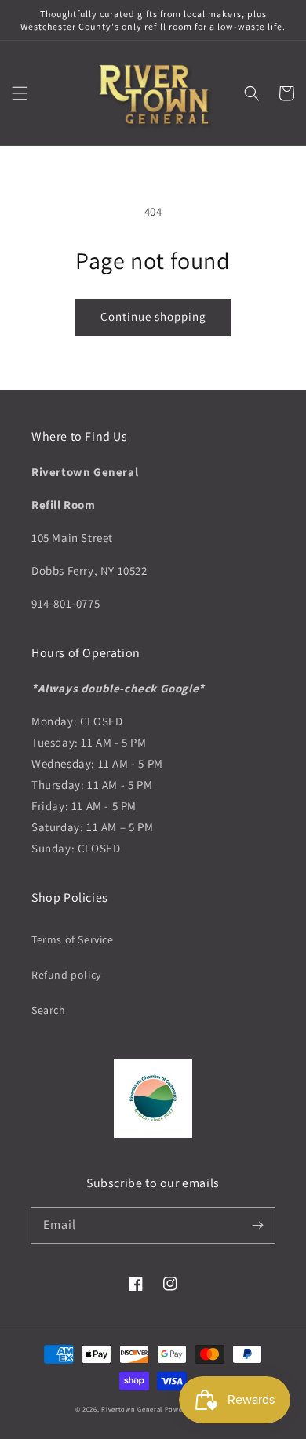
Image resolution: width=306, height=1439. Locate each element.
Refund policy (66, 975)
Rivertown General (131, 1408)
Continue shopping (153, 316)
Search (48, 1010)
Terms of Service (72, 939)
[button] (19, 93)
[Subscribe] (257, 1225)
